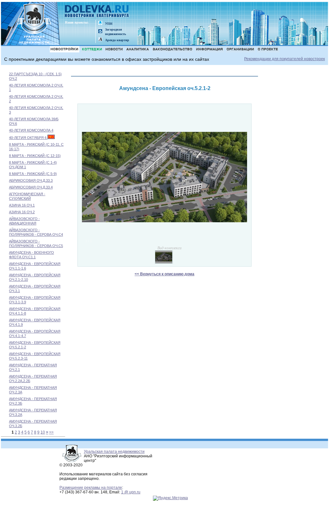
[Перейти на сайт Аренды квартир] (100, 39)
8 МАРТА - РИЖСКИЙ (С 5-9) (33, 174)
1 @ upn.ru (130, 492)
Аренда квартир (117, 40)
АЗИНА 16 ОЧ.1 (22, 205)
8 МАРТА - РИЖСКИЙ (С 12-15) (35, 156)
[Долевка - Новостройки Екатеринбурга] (97, 11)
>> (51, 432)
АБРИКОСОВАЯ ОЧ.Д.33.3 (31, 180)
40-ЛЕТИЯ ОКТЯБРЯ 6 (28, 138)
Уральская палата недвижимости (114, 451)
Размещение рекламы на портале (90, 487)
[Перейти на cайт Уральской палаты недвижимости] (100, 23)
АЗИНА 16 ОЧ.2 (22, 212)
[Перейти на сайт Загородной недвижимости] (100, 31)
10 (42, 432)
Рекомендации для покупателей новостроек (284, 59)
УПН (108, 23)
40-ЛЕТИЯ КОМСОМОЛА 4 (31, 130)
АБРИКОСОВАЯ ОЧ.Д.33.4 (31, 187)
